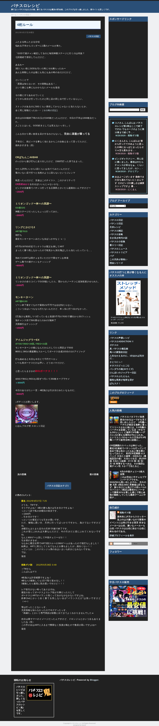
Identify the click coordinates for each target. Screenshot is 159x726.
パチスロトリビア (118, 252)
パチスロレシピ (25, 5)
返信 (23, 556)
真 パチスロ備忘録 (119, 349)
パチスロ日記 (93, 36)
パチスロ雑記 (116, 231)
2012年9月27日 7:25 (36, 501)
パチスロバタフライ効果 (132, 417)
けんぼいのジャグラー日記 (123, 373)
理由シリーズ (116, 263)
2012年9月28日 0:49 (46, 565)
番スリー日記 (116, 245)
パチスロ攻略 (116, 234)
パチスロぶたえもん (120, 376)
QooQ (84, 725)
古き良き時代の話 (118, 238)
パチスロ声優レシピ (120, 338)
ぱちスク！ (115, 383)
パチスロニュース (118, 249)
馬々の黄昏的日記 (118, 352)
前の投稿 (94, 474)
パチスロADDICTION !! (122, 341)
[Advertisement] (58, 449)
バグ (112, 256)
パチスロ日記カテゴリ (58, 486)
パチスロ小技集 (117, 241)
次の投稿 (22, 474)
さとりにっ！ (116, 362)
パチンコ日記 (116, 223)
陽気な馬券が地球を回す (122, 380)
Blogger (94, 680)
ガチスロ (114, 345)
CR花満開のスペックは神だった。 (127, 445)
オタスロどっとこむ (120, 365)
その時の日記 (50, 110)
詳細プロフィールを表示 (122, 535)
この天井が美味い (118, 259)
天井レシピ (115, 227)
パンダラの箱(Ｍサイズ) (122, 369)
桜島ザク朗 (26, 565)
